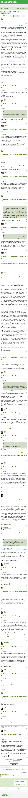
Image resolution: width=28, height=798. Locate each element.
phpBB (10, 788)
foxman (6, 125)
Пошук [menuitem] (16, 8)
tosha (5, 730)
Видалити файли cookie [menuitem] (20, 784)
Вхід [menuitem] (26, 8)
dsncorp (5, 587)
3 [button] (16, 15)
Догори (26, 79)
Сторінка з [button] (11, 16)
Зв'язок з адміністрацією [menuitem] (20, 781)
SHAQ (5, 431)
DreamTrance (6, 408)
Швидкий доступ (1, 8)
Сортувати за (10, 761)
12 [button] (22, 15)
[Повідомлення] (1, 90)
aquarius (2, 81)
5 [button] (19, 15)
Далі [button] (24, 16)
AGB (5, 18)
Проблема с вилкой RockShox (10, 11)
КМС (5, 252)
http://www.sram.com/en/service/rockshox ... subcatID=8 (14, 549)
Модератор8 (5, 527)
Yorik (5, 669)
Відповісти (3, 13)
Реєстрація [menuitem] (22, 8)
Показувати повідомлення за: (9, 759)
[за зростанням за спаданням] (14, 763)
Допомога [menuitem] (6, 8)
